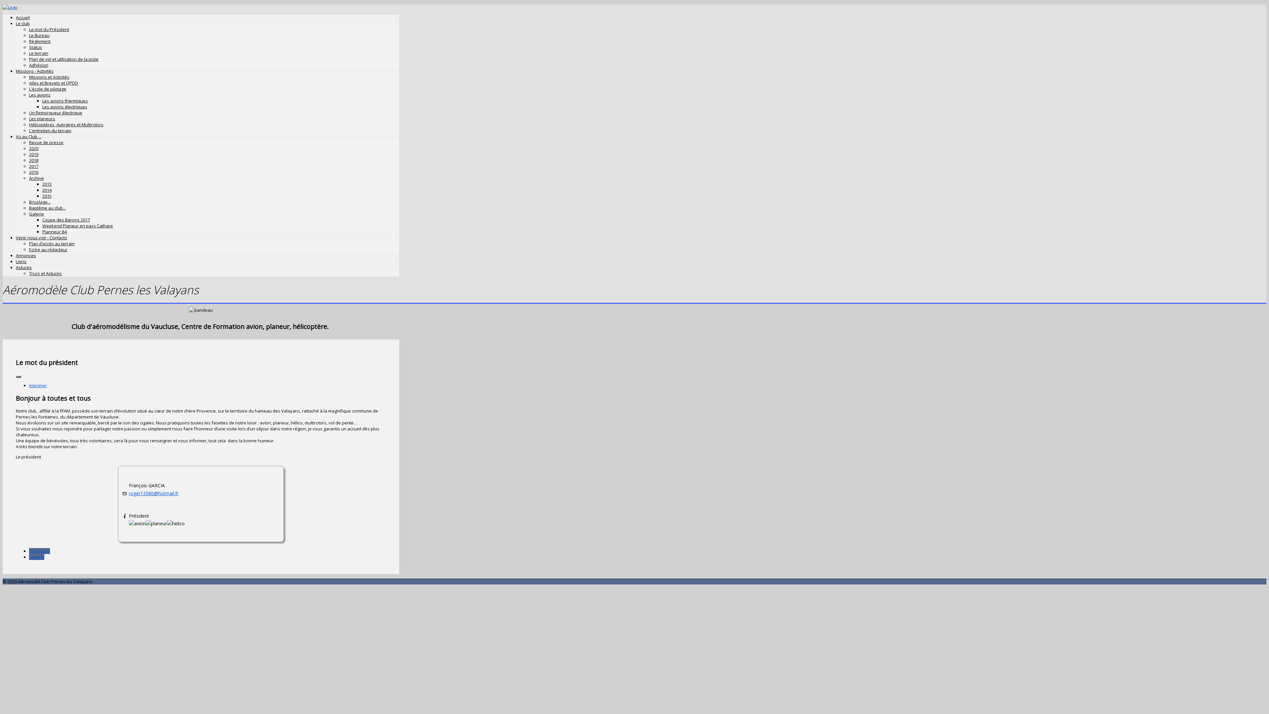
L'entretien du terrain (50, 131)
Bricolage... (40, 202)
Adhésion (38, 65)
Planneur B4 (54, 232)
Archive (36, 178)
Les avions (40, 95)
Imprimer (38, 385)
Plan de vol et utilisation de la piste (63, 59)
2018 (33, 160)
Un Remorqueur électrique (55, 113)
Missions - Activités (35, 71)
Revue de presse (46, 142)
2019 (33, 154)
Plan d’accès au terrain (52, 244)
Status (35, 47)
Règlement (40, 41)
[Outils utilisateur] (18, 377)
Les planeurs (42, 119)
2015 (47, 196)
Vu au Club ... (28, 136)
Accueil (23, 17)
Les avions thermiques (65, 101)
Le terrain (38, 53)
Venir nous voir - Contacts (41, 238)
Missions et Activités (49, 77)
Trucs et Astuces (45, 273)
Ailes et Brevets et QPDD (53, 83)
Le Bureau (39, 35)
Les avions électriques (64, 107)
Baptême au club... (47, 208)
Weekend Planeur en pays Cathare (77, 226)
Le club (23, 23)
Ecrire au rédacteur (48, 250)
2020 (33, 148)
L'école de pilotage (47, 89)
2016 (33, 172)
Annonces (26, 255)
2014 (47, 190)
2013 (47, 184)
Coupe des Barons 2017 (66, 220)
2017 (33, 166)
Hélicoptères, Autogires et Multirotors (66, 125)
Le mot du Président (49, 29)
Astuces (24, 267)
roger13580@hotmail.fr (153, 493)
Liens (21, 261)
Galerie (36, 214)
